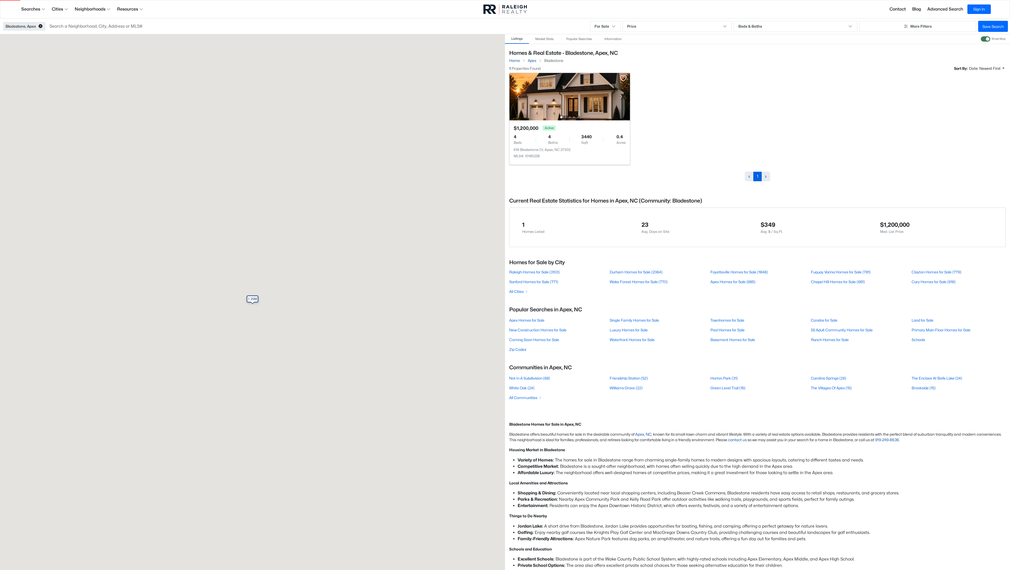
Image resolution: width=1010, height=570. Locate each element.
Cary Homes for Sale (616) (934, 281)
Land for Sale (922, 320)
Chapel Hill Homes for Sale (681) (838, 281)
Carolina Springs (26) (828, 378)
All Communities (523, 397)
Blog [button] (916, 9)
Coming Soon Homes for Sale (534, 339)
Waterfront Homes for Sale (632, 339)
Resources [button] (127, 9)
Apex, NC (643, 434)
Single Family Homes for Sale (634, 320)
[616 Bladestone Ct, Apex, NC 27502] (569, 96)
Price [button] (631, 26)
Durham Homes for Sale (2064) (636, 272)
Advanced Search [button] (945, 9)
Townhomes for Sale (727, 320)
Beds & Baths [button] (750, 26)
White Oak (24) (521, 388)
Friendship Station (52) (629, 378)
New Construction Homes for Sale (538, 330)
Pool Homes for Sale (727, 330)
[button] (40, 26)
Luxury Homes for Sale (629, 330)
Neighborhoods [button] (90, 9)
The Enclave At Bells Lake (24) (937, 378)
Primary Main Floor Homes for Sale (941, 330)
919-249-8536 (887, 440)
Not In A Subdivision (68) (529, 378)
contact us (737, 440)
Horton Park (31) (724, 378)
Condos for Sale (824, 320)
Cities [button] (57, 9)
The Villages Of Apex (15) (831, 388)
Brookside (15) (924, 388)
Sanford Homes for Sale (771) (533, 281)
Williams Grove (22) (626, 388)
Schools (918, 339)
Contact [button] (898, 9)
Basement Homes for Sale (732, 339)
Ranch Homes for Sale (830, 339)
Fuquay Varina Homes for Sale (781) (841, 272)
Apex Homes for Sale (526, 320)
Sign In (979, 9)
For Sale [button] (601, 26)
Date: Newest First (985, 68)
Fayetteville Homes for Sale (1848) (739, 272)
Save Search (993, 26)
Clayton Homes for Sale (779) (936, 272)
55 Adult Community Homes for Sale (842, 330)
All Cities (516, 291)
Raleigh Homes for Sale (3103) (534, 272)
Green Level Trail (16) (727, 388)
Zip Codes (517, 349)
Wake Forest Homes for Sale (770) (639, 281)
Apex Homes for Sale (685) (732, 281)
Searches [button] (30, 9)
